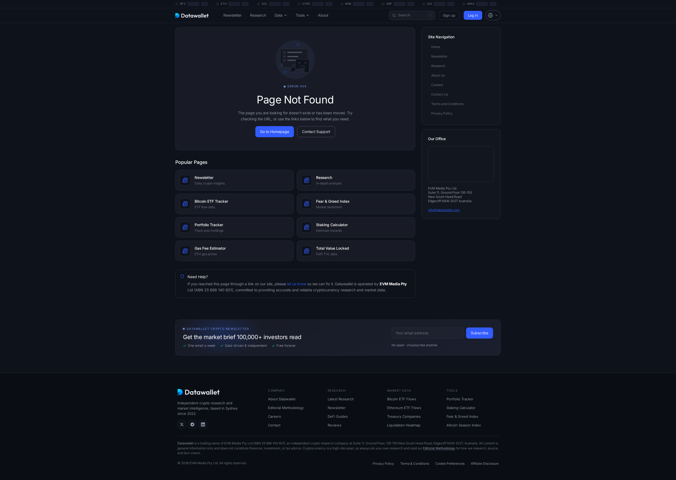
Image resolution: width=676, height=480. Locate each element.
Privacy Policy (383, 463)
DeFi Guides (338, 416)
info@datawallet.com (444, 210)
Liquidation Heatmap (403, 425)
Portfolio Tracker (460, 399)
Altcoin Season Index (464, 425)
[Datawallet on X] (181, 424)
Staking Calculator (461, 408)
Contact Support (316, 131)
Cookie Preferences (449, 463)
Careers (274, 416)
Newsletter (232, 15)
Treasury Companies (404, 416)
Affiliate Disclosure (485, 463)
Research (258, 15)
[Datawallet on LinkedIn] (203, 424)
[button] (493, 15)
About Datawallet (281, 399)
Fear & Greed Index (462, 416)
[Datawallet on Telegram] (192, 424)
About (323, 15)
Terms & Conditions (414, 463)
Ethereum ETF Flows (404, 408)
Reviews (334, 425)
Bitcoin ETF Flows (401, 399)
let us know (296, 284)
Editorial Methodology (286, 408)
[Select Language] (493, 15)
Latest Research (341, 399)
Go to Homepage (274, 131)
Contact (274, 425)
